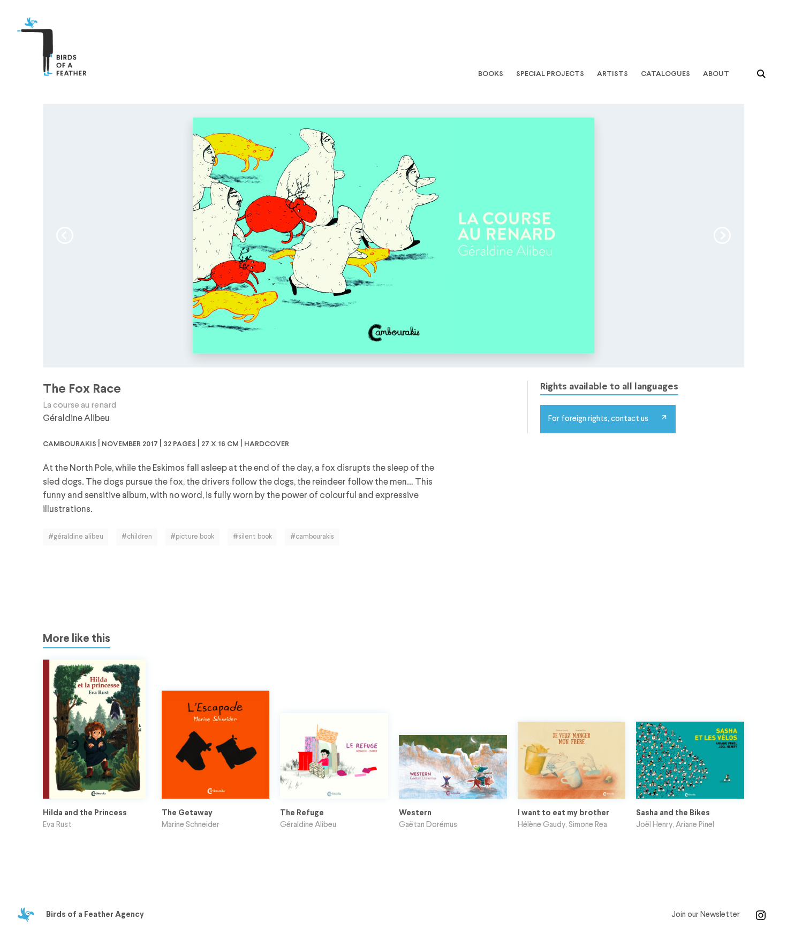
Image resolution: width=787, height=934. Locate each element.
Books (490, 73)
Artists (612, 73)
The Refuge (302, 813)
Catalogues (665, 73)
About (716, 73)
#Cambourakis (312, 536)
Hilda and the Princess (85, 813)
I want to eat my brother (563, 813)
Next (722, 235)
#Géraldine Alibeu (75, 536)
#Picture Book (192, 536)
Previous (64, 235)
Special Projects (550, 73)
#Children (137, 536)
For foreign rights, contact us (598, 419)
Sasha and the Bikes (673, 813)
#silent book (252, 536)
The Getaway (187, 813)
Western (415, 813)
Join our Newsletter (705, 914)
